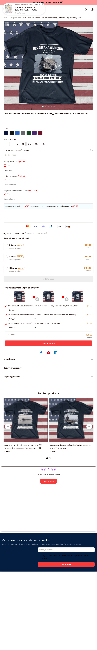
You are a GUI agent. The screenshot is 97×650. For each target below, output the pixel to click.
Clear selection (10, 170)
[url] (37, 584)
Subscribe (66, 564)
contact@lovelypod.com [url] (17, 584)
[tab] (43, 106)
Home (6, 18)
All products (16, 18)
